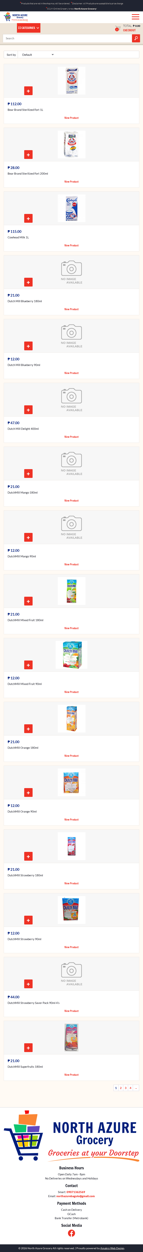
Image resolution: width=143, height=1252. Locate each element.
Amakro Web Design (112, 1248)
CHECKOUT (129, 30)
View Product (71, 118)
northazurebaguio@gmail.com (75, 1196)
